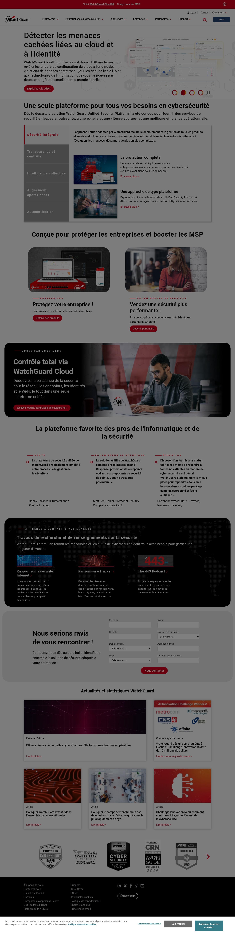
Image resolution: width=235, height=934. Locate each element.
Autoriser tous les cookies (209, 926)
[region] (117, 925)
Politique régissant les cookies (82, 924)
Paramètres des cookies (149, 923)
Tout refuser (178, 924)
